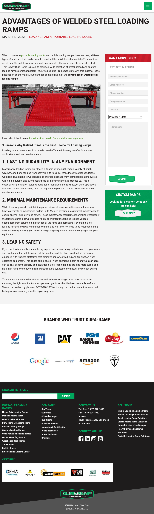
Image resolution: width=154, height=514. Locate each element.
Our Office (46, 413)
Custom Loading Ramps (13, 430)
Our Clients (47, 420)
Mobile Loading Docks (12, 416)
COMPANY (48, 405)
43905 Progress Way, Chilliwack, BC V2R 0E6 (94, 422)
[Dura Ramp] (16, 6)
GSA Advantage (49, 416)
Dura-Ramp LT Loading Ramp (16, 423)
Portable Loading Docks (73, 37)
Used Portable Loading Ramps (16, 434)
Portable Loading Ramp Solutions (134, 436)
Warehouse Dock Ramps (13, 441)
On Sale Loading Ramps (13, 437)
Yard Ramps (8, 444)
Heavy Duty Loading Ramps (15, 412)
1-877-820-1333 (96, 409)
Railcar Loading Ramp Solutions (133, 414)
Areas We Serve (49, 434)
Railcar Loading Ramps (13, 426)
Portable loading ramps (14, 407)
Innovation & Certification (54, 427)
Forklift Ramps (9, 448)
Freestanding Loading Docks (15, 452)
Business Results (50, 423)
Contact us (87, 405)
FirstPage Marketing (81, 509)
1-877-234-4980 (91, 413)
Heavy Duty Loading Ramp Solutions (130, 431)
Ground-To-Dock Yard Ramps (132, 425)
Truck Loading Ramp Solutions (132, 418)
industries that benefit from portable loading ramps (56, 138)
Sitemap (46, 438)
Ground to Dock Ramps (13, 419)
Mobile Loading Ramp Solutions (133, 411)
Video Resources (50, 431)
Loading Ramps (40, 37)
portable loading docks (33, 55)
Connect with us (90, 431)
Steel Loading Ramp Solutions (132, 422)
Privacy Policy (84, 505)
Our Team (46, 409)
